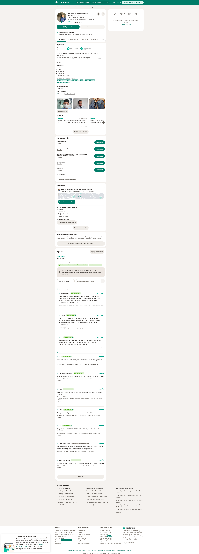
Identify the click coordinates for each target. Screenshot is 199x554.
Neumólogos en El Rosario (64, 499)
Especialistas (81, 530)
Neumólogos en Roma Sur (64, 491)
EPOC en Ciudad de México (94, 494)
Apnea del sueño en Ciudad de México (97, 502)
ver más (59, 63)
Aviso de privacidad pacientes (64, 532)
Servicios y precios (72, 39)
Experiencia (61, 39)
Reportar (61, 307)
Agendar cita (100, 142)
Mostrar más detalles (81, 132)
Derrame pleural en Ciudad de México (97, 496)
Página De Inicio (59, 7)
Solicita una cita (126, 25)
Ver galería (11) (62, 111)
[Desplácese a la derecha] (104, 39)
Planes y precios (105, 530)
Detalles (59, 143)
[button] (67, 222)
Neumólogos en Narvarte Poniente (67, 502)
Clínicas (80, 532)
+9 (69, 82)
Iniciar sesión (117, 2)
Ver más (86, 477)
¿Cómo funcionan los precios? (67, 179)
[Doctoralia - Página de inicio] (65, 2)
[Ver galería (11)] (98, 14)
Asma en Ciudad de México (94, 491)
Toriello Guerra (77, 191)
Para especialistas (105, 532)
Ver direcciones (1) (70, 94)
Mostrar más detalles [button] (64, 75)
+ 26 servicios (61, 174)
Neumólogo (68, 7)
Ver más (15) (60, 505)
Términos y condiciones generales (65, 530)
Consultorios (84, 39)
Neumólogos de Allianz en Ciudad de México (129, 509)
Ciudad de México (85, 191)
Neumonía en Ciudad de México (95, 499)
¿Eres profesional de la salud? (132, 2)
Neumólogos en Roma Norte (65, 494)
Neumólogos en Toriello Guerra (66, 496)
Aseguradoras (95, 39)
